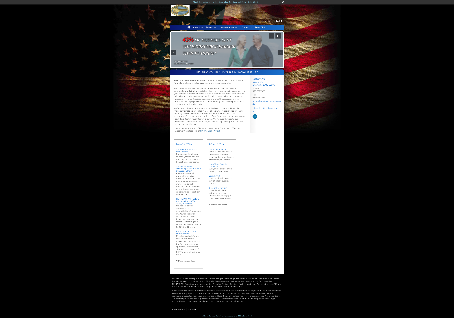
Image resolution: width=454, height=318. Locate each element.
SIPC (181, 284)
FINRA (175, 284)
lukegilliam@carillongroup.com (266, 109)
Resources (211, 27)
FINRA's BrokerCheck (210, 131)
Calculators (216, 144)
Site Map (191, 309)
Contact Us (247, 27)
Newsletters (184, 144)
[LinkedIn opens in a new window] (255, 116)
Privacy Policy (178, 309)
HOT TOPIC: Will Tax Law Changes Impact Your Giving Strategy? (187, 201)
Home (188, 27)
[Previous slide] (173, 52)
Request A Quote (228, 27)
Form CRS (260, 27)
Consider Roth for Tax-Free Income (186, 150)
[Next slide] (280, 52)
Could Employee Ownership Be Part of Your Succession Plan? (188, 168)
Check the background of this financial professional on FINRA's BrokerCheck (225, 2)
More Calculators (219, 205)
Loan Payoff (214, 176)
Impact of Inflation (218, 149)
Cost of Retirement (218, 188)
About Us (196, 27)
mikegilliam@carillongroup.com (267, 102)
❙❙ (278, 36)
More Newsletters (186, 261)
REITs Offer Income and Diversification (187, 232)
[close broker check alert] (283, 2)
